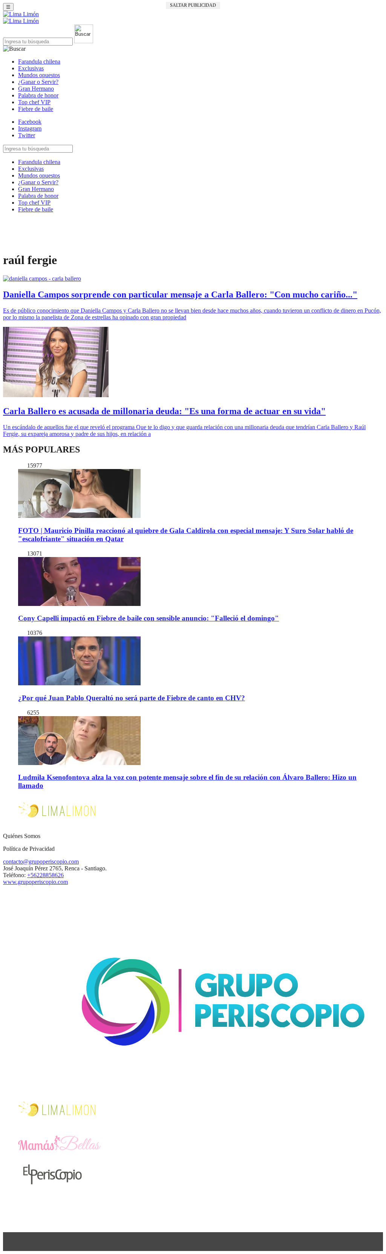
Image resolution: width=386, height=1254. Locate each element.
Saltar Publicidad (193, 5)
